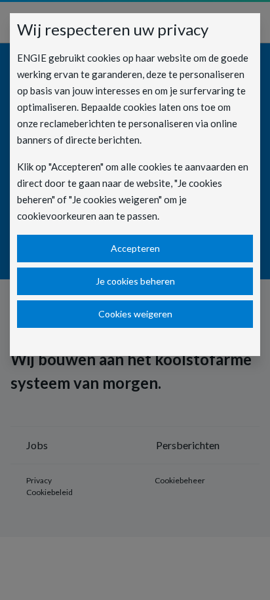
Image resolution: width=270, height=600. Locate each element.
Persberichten (188, 445)
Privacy (39, 480)
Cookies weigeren (135, 313)
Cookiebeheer (180, 480)
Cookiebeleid (49, 492)
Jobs (37, 445)
